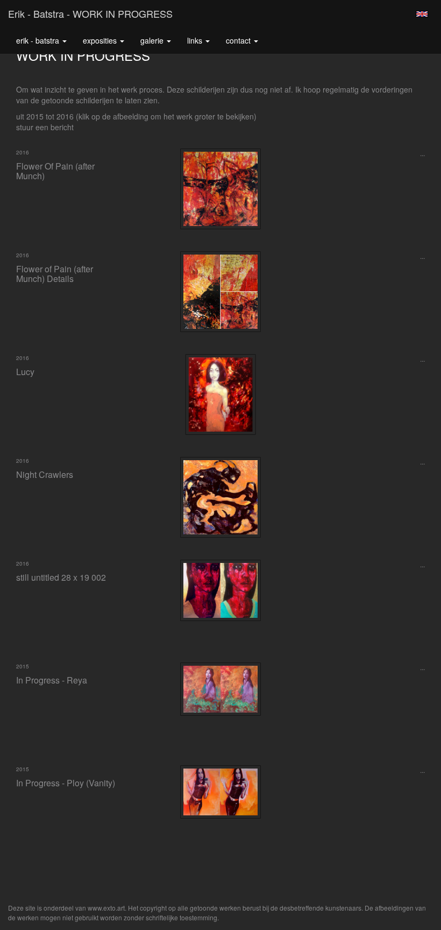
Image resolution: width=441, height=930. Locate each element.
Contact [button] (239, 40)
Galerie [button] (153, 40)
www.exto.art (106, 907)
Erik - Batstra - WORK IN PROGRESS (90, 13)
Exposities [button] (101, 40)
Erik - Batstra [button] (38, 40)
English (422, 14)
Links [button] (195, 40)
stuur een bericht (45, 127)
